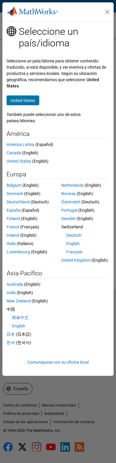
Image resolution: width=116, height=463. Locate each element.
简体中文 (20, 317)
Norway (68, 193)
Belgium (14, 185)
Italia (11, 243)
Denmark (15, 193)
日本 (11, 334)
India (11, 292)
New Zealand (19, 301)
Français (74, 251)
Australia (15, 284)
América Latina (21, 144)
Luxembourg (18, 251)
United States (19, 161)
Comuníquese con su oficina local (58, 362)
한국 (11, 342)
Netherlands (72, 185)
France (13, 227)
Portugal (69, 210)
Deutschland (18, 202)
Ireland (13, 235)
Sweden (68, 218)
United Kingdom (76, 260)
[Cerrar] (107, 12)
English (73, 243)
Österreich (70, 202)
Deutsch (73, 235)
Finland (13, 218)
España (14, 210)
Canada (14, 152)
